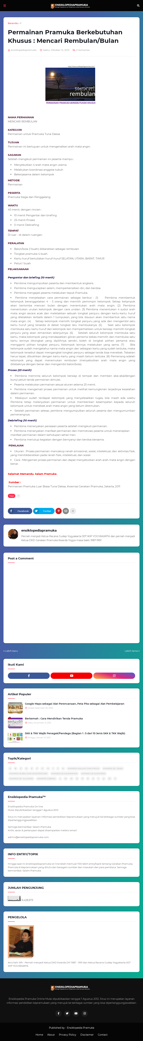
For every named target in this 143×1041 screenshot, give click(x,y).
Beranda (13, 23)
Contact (103, 1034)
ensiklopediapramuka (39, 530)
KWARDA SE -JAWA (113, 768)
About (51, 1034)
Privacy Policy (67, 1034)
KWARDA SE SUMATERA (93, 773)
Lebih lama (131, 650)
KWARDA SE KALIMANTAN (64, 773)
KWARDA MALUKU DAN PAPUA (83, 768)
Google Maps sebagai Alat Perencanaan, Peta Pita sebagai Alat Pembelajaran (74, 703)
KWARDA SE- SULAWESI (21, 778)
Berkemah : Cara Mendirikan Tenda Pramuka (54, 718)
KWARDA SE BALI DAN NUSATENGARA (28, 773)
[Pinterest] (58, 511)
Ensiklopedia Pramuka (80, 1027)
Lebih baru (11, 650)
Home (39, 1034)
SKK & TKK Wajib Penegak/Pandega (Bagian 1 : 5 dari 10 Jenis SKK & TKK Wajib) (75, 733)
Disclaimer (87, 1034)
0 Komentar (83, 50)
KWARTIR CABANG (46, 778)
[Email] (66, 511)
